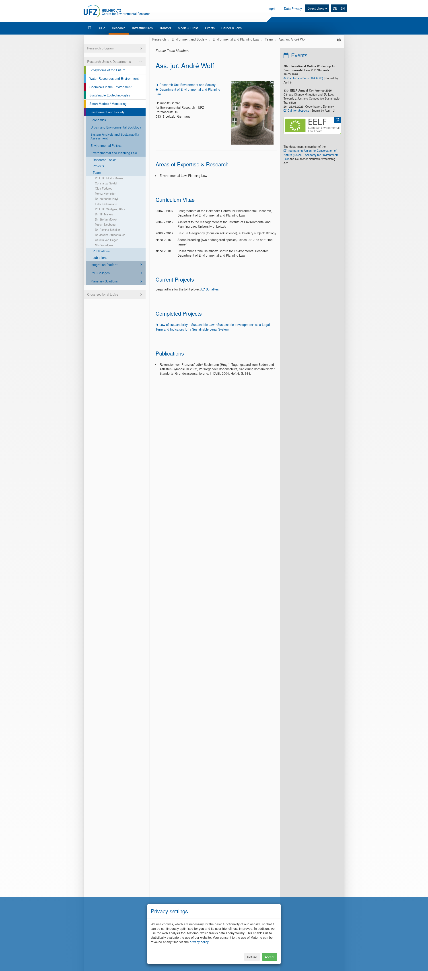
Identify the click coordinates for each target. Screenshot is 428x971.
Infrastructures (142, 28)
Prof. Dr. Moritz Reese (109, 178)
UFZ (102, 28)
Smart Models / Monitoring (108, 103)
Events (210, 28)
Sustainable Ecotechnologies (109, 95)
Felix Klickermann (106, 204)
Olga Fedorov (103, 188)
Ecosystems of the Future (107, 70)
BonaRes (212, 289)
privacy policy (199, 942)
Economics (98, 120)
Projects (98, 166)
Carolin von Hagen (106, 240)
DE (335, 8)
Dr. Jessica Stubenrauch (110, 235)
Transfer (165, 28)
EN (342, 8)
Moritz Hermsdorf (105, 194)
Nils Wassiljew (104, 245)
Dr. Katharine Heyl (106, 199)
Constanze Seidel (106, 183)
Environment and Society (107, 112)
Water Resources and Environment (114, 78)
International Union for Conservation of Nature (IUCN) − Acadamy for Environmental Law (311, 155)
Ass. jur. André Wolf (292, 39)
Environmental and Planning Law (114, 153)
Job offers (100, 257)
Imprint (272, 8)
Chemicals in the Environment (110, 87)
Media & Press (188, 28)
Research (119, 28)
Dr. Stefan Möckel (106, 219)
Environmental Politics (106, 145)
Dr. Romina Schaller (107, 230)
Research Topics (104, 159)
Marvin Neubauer (105, 225)
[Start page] (90, 27)
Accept (269, 957)
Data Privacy (293, 8)
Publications (101, 251)
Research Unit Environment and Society (187, 84)
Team (97, 172)
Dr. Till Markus (104, 214)
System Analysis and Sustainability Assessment (115, 136)
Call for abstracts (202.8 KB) (305, 78)
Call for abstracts (298, 110)
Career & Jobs (231, 28)
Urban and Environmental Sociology (116, 127)
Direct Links (316, 8)
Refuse (252, 957)
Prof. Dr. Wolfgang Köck (110, 209)
